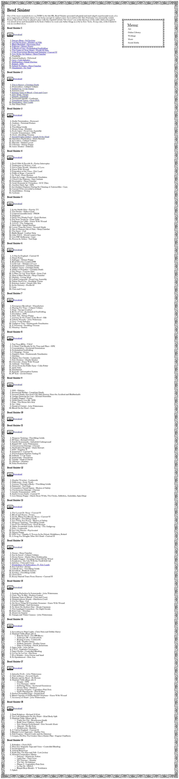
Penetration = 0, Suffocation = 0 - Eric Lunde (31, 565)
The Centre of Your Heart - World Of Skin (30, 50)
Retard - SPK (18, 64)
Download (17, 35)
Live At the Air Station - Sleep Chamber (29, 54)
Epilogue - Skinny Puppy (22, 46)
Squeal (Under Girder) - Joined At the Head (30, 137)
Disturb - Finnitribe (20, 97)
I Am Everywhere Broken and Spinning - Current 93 (34, 52)
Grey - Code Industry (21, 60)
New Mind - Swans (20, 95)
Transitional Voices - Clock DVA (25, 100)
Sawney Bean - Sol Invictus (23, 40)
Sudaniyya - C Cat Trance (23, 89)
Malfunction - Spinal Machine (24, 62)
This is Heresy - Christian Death (25, 85)
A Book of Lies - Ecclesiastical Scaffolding (30, 48)
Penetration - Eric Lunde (22, 102)
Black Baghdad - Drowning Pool (26, 44)
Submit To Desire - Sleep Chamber (26, 66)
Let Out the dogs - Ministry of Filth (27, 42)
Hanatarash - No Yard (21, 68)
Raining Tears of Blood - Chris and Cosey (29, 93)
